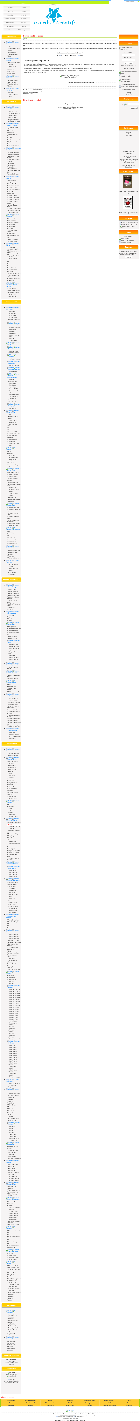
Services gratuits (11, 696)
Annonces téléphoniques (11, 1344)
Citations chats (12, 1152)
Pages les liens (13, 657)
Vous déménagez (13, 174)
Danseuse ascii (12, 422)
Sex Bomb (11, 1111)
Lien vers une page (14, 595)
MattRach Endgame (14, 1288)
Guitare (10, 430)
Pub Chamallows (13, 1164)
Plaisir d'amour (12, 1217)
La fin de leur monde (14, 140)
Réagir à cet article (70, 104)
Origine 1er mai (12, 195)
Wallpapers (11, 74)
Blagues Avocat (14, 1007)
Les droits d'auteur (13, 489)
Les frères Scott (12, 788)
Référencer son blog (14, 692)
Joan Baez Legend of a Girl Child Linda (14, 1279)
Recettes (9, 216)
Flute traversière (13, 84)
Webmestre (134, 222)
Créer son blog (11, 613)
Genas (10, 50)
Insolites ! (11, 1364)
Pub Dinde (11, 1166)
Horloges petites (13, 720)
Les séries (11, 763)
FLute (9, 810)
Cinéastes (10, 349)
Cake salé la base (13, 219)
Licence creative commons (77, 1420)
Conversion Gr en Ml (14, 223)
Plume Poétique (13, 54)
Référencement (11, 682)
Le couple (11, 163)
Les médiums (12, 313)
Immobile (11, 812)
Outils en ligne (10, 505)
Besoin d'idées (11, 1339)
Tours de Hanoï (12, 1120)
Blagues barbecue (14, 991)
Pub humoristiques (13, 1180)
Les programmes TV (14, 113)
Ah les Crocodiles (13, 920)
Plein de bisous (12, 436)
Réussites (11, 1109)
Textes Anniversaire (14, 210)
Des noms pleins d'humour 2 (12, 948)
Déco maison (12, 288)
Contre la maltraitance (10, 131)
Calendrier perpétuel (14, 702)
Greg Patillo (11, 1275)
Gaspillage (11, 836)
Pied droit (11, 983)
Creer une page (14, 646)
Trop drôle (11, 1296)
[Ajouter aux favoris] (129, 94)
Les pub (8, 1162)
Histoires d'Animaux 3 (12, 1032)
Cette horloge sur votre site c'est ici (128, 192)
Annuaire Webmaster (11, 1382)
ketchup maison (13, 241)
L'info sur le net (12, 111)
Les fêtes (9, 178)
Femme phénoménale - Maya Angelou (13, 1236)
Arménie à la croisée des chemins (13, 805)
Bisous (10, 418)
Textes (10, 1244)
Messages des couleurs (12, 966)
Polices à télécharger (14, 558)
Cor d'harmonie (12, 82)
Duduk (10, 808)
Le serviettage (12, 487)
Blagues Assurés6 (14, 1005)
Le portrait (12, 333)
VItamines (11, 281)
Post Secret (11, 1290)
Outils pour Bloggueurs (11, 616)
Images (8, 60)
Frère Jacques (12, 926)
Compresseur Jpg (13, 508)
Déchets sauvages (13, 253)
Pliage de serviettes (14, 499)
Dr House (11, 781)
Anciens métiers (13, 934)
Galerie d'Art (11, 463)
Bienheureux (12, 1233)
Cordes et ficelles (13, 474)
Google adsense (13, 591)
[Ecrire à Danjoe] (127, 94)
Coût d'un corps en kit (14, 251)
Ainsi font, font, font (13, 922)
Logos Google (12, 52)
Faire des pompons (14, 1190)
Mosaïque (11, 1103)
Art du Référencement (11, 685)
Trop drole (11, 1294)
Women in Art (12, 542)
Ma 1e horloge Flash (14, 726)
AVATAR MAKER (13, 698)
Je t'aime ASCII (12, 432)
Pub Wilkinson (12, 1176)
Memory (10, 1099)
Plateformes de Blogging (12, 619)
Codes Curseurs (13, 631)
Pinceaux (11, 556)
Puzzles (10, 1124)
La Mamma (11, 814)
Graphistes (11, 363)
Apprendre (9, 1313)
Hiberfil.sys (11, 732)
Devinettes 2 (13, 1047)
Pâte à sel (11, 501)
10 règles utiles (12, 627)
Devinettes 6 (13, 1055)
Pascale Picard (12, 910)
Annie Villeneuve (13, 882)
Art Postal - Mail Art (13, 473)
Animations (11, 1361)
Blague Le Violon (14, 989)
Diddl (9, 46)
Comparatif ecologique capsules (13, 248)
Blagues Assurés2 (14, 999)
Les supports (12, 315)
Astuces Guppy (11, 587)
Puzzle (10, 1107)
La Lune (10, 1253)
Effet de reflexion (13, 568)
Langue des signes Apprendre (13, 160)
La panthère (11, 1154)
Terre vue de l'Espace (14, 1292)
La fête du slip (12, 841)
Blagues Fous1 (13, 1013)
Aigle (9, 414)
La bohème (11, 1209)
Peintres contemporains (12, 376)
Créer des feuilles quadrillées (13, 521)
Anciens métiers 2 (13, 936)
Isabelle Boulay (12, 902)
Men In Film (11, 534)
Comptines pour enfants (11, 917)
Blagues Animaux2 (15, 995)
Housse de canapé (13, 292)
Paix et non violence (14, 144)
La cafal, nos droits (13, 154)
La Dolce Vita (12, 1282)
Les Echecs (11, 847)
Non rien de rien (13, 1213)
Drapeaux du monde (14, 48)
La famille (13, 149)
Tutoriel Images (12, 636)
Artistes (8, 344)
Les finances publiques (11, 1086)
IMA (9, 900)
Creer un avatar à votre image (12, 706)
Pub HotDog (11, 1170)
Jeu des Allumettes (13, 1095)
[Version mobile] (131, 94)
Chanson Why (12, 1202)
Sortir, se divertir (13, 117)
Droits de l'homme (13, 152)
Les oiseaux (127, 242)
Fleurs (10, 428)
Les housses (12, 294)
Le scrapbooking (13, 482)
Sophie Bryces (13, 396)
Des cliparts (11, 455)
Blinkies (10, 1347)
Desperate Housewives (10, 778)
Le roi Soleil (11, 958)
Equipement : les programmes (13, 649)
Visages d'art (12, 540)
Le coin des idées (13, 469)
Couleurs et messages (11, 1349)
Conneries (11, 828)
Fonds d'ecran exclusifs (12, 67)
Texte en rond (12, 572)
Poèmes (9, 1228)
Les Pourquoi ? (13, 1061)
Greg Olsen (12, 387)
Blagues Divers (13, 1009)
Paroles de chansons (13, 1199)
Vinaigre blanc (12, 296)
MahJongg (11, 1097)
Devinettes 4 (13, 1051)
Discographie (13, 876)
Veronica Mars (12, 798)
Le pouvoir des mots (14, 1284)
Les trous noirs (12, 1259)
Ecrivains (10, 357)
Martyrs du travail (14, 1039)
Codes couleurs (13, 704)
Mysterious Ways (13, 792)
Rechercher (138, 1)
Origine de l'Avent (13, 199)
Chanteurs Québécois (13, 880)
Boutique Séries (13, 761)
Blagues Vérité (13, 1017)
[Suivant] (81, 55)
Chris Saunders (14, 365)
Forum (10, 96)
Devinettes (11, 1043)
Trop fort (10, 1298)
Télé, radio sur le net (14, 121)
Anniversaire (12, 1341)
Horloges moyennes (14, 718)
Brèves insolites (11, 820)
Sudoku (10, 1116)
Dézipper (11, 566)
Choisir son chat (13, 1150)
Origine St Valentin (13, 197)
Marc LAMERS (13, 389)
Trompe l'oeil (13, 340)
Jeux (8, 1091)
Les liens (12, 655)
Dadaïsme (12, 331)
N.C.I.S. (10, 794)
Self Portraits (12, 538)
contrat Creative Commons (55, 1413)
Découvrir (9, 44)
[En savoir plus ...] (79, 1416)
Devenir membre (129, 68)
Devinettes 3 (13, 1049)
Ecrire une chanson (14, 1326)
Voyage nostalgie (13, 212)
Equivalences (12, 225)
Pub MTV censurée (13, 146)
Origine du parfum (13, 853)
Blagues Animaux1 (15, 993)
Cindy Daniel (12, 886)
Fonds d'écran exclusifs (12, 460)
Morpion (10, 1101)
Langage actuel (13, 1328)
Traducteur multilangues (11, 1334)
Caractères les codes (14, 629)
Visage (10, 445)
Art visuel (9, 309)
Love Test (11, 981)
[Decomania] (11, 1373)
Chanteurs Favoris (12, 864)
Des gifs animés (13, 457)
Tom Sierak (12, 402)
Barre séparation (13, 564)
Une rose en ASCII (13, 443)
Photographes (12, 406)
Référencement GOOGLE (12, 689)
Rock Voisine (12, 912)
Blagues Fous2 (13, 1015)
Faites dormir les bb (14, 1093)
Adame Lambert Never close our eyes (13, 1266)
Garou (10, 86)
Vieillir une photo (13, 525)
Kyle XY (10, 785)
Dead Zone (11, 775)
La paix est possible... (14, 1083)
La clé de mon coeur (14, 434)
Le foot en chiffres (13, 953)
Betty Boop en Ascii (13, 416)
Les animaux (10, 1144)
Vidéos (8, 1263)
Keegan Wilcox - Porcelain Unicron (13, 351)
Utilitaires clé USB (13, 738)
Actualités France (11, 1360)
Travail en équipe (13, 755)
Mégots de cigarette (14, 851)
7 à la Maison (12, 769)
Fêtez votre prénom (14, 190)
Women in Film (12, 544)
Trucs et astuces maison (11, 285)
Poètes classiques (13, 1242)
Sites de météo (12, 115)
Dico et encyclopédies (11, 1323)
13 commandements (14, 1231)
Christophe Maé (13, 80)
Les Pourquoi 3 (13, 1059)
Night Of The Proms (14, 969)
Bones (10, 773)
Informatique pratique (13, 665)
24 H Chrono (12, 767)
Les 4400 (11, 787)
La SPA (10, 138)
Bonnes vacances (13, 186)
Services (9, 90)
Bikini (10, 824)
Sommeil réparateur (14, 279)
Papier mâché (12, 497)
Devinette (12, 1045)
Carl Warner (13, 408)
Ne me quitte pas (13, 1211)
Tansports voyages (13, 119)
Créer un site (10, 624)
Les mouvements (13, 325)
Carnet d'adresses (13, 734)
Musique (9, 78)
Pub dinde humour (13, 1178)
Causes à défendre (12, 125)
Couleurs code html (14, 550)
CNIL (48, 1415)
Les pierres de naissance (12, 961)
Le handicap (12, 165)
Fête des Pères (12, 188)
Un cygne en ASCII (13, 440)
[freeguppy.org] (60, 1416)
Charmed (12, 1126)
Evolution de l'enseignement (11, 978)
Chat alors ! (11, 976)
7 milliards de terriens (14, 822)
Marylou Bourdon (13, 906)
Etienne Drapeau (13, 894)
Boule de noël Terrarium (11, 1187)
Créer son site (13, 644)
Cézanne (11, 532)
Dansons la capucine (14, 924)
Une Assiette (12, 574)
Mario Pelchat (12, 904)
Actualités (9, 109)
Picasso (10, 536)
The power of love (13, 1224)
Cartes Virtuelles (13, 94)
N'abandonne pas (13, 753)
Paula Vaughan (14, 394)
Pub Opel (11, 1174)
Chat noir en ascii (13, 420)
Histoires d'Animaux (11, 1025)
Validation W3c (12, 638)
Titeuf (9, 56)
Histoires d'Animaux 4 (12, 1036)
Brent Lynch (13, 385)
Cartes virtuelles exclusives (12, 452)
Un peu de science (12, 1251)
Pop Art (11, 338)
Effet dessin (11, 570)
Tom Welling (13, 1140)
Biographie (12, 870)
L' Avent (10, 192)
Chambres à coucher (14, 826)
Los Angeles (11, 849)
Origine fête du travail (14, 208)
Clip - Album (13, 872)
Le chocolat (11, 264)
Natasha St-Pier (13, 908)
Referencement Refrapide (11, 1381)
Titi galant (11, 438)
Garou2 (11, 1132)
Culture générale (129, 240)
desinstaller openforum (11, 608)
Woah (10, 1300)
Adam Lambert (12, 868)
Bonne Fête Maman (14, 184)
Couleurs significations (11, 1317)
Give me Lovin (12, 1273)
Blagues (10, 987)
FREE (98, 1415)
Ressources (10, 548)
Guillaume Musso (14, 359)
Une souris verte (13, 928)
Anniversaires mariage (11, 181)
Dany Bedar (11, 892)
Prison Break (12, 796)
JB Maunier (12, 1134)
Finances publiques (14, 834)
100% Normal (12, 765)
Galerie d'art (11, 70)
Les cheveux (12, 268)
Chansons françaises (14, 942)
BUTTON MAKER (13, 700)
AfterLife (10, 771)
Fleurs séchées (12, 476)
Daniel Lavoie (12, 890)
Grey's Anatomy (12, 783)
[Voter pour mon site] (11, 1376)
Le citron (10, 266)
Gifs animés (11, 72)
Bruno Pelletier (12, 884)
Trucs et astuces (13, 239)
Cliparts (10, 64)
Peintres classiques (13, 369)
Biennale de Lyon (13, 940)
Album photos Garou (14, 62)
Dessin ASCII (10, 412)
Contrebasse (13, 1021)
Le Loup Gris (12, 1156)
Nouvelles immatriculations (12, 167)
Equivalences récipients (11, 227)
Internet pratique (11, 673)
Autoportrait (12, 329)
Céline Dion (11, 888)
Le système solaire (13, 1257)
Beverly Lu (12, 383)
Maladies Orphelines (14, 273)
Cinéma (126, 238)
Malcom (10, 790)
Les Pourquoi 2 (13, 1057)
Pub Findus (11, 1168)
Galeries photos (13, 552)
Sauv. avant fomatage (14, 736)
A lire (13, 750)
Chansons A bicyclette (11, 1204)
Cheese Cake (12, 221)
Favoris (135, 224)
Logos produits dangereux (12, 270)
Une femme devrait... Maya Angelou (13, 1246)
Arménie (9, 802)
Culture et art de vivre (11, 1363)
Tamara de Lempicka (12, 399)
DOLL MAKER (12, 709)
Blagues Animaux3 (15, 997)
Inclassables (10, 1081)
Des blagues (13, 1023)
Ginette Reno (12, 898)
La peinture (11, 311)
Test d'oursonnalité (13, 1118)
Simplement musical (12, 1063)
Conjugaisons (12, 1315)
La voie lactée (12, 1255)
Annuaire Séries (11, 759)
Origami (10, 495)
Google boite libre (13, 593)
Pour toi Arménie (13, 816)
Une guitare (11, 441)
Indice (10, 1277)
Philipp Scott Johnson (13, 529)
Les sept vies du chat (14, 1158)
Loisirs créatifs (11, 1184)
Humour (8, 973)
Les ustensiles (12, 317)
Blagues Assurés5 (14, 1003)
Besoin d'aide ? (12, 589)
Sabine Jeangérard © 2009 (62, 1420)
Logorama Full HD (13, 1286)
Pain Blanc (11, 234)
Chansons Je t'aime (14, 1207)
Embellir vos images (14, 523)
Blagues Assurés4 (14, 1001)
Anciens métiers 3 (13, 938)
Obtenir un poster (13, 493)
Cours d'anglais (13, 1320)
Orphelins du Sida (13, 142)
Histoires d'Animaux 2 (12, 1029)
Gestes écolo (12, 262)
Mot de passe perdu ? (128, 65)
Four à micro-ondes (14, 290)
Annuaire (11, 92)
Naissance (11, 194)
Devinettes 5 (13, 1053)
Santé (8, 245)
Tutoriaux (9, 562)
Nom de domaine (13, 678)
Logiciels (10, 491)
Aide (9, 642)
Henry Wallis (13, 371)
